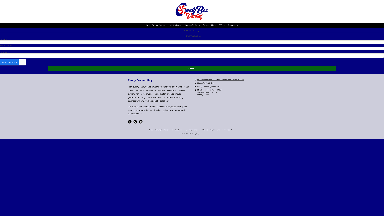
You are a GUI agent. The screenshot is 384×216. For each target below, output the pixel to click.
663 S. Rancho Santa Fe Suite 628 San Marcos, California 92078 (220, 80)
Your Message (4, 52)
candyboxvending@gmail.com (208, 86)
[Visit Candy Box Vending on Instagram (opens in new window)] (140, 122)
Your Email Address (6, 45)
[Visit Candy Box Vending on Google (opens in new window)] (135, 122)
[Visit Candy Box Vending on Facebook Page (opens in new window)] (130, 122)
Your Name (3, 39)
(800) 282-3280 (208, 83)
